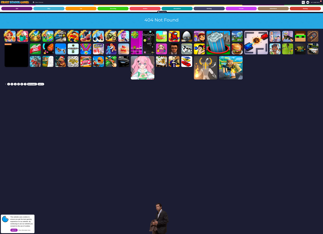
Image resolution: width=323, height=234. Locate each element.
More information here (24, 230)
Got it (14, 230)
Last (41, 84)
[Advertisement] (17, 56)
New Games (39, 2)
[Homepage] (15, 2)
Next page (32, 84)
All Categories (162, 11)
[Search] (303, 2)
